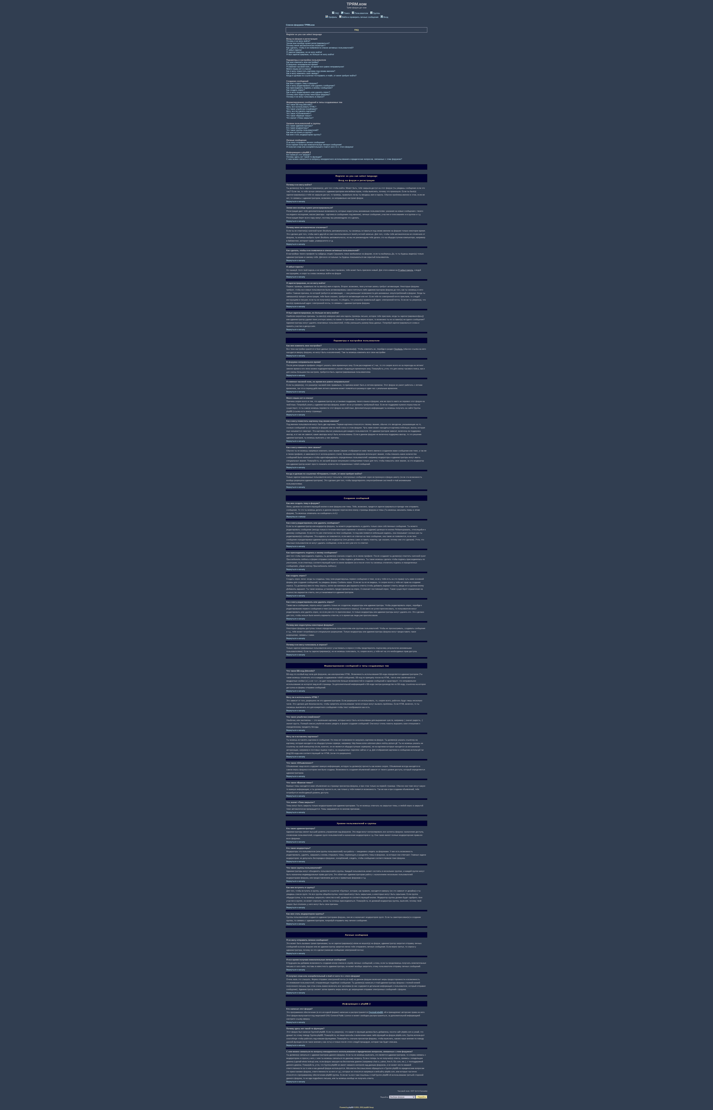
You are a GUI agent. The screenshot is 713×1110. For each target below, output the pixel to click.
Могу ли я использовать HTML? (301, 107)
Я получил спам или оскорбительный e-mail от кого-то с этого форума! (319, 147)
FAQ (337, 13)
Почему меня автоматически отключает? (305, 45)
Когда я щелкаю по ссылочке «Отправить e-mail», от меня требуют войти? (321, 75)
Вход (385, 17)
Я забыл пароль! (294, 50)
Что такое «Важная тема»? (299, 116)
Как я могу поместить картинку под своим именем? (310, 71)
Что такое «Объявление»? (298, 113)
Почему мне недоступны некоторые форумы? (308, 94)
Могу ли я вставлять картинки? (301, 111)
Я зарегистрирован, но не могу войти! (304, 52)
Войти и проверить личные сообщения (360, 17)
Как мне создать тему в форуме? (302, 83)
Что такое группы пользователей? (302, 130)
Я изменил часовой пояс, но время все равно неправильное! (315, 67)
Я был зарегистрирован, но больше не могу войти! (310, 54)
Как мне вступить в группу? (299, 132)
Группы (376, 13)
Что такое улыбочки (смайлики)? (301, 109)
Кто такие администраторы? (299, 126)
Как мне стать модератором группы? (303, 134)
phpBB (350, 1107)
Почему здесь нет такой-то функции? (304, 157)
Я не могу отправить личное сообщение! (305, 142)
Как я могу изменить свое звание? (302, 73)
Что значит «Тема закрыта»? (299, 118)
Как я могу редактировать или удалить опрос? (308, 92)
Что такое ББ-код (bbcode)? (299, 104)
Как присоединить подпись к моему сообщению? (309, 88)
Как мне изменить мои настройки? (302, 62)
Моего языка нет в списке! (298, 69)
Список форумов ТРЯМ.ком (300, 25)
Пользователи (361, 13)
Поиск (347, 13)
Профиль (332, 17)
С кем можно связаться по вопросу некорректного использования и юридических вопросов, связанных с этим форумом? (344, 159)
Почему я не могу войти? (298, 41)
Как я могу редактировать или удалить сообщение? (310, 85)
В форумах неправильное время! (302, 64)
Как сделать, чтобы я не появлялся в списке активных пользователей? (320, 48)
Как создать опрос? (295, 90)
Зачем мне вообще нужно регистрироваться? (308, 43)
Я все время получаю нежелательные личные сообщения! (314, 144)
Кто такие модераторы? (297, 128)
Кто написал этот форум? (298, 155)
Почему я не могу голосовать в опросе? (305, 97)
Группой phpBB (376, 1012)
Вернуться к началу (295, 201)
